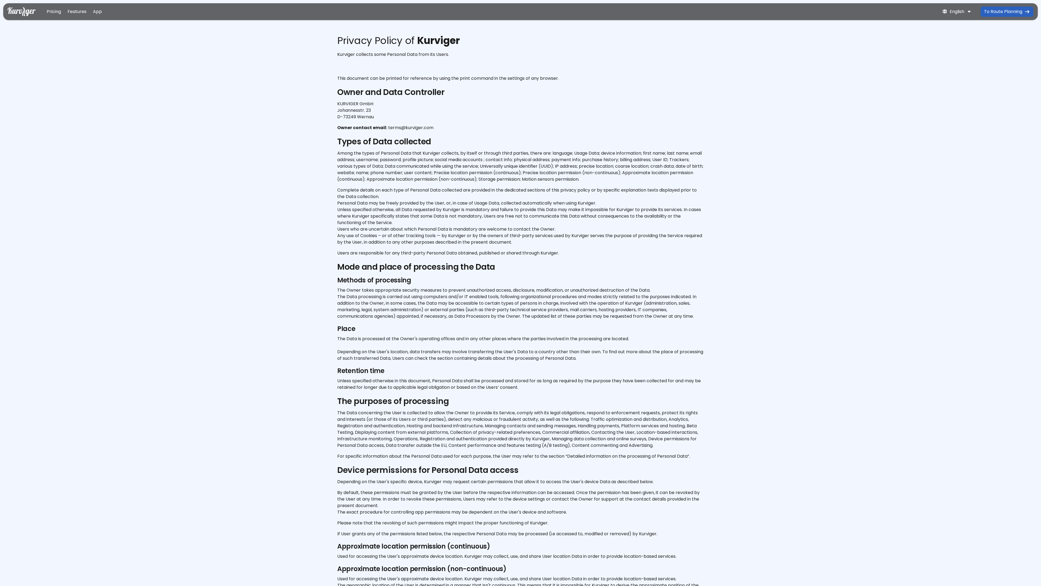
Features (77, 11)
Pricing (54, 11)
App (97, 11)
